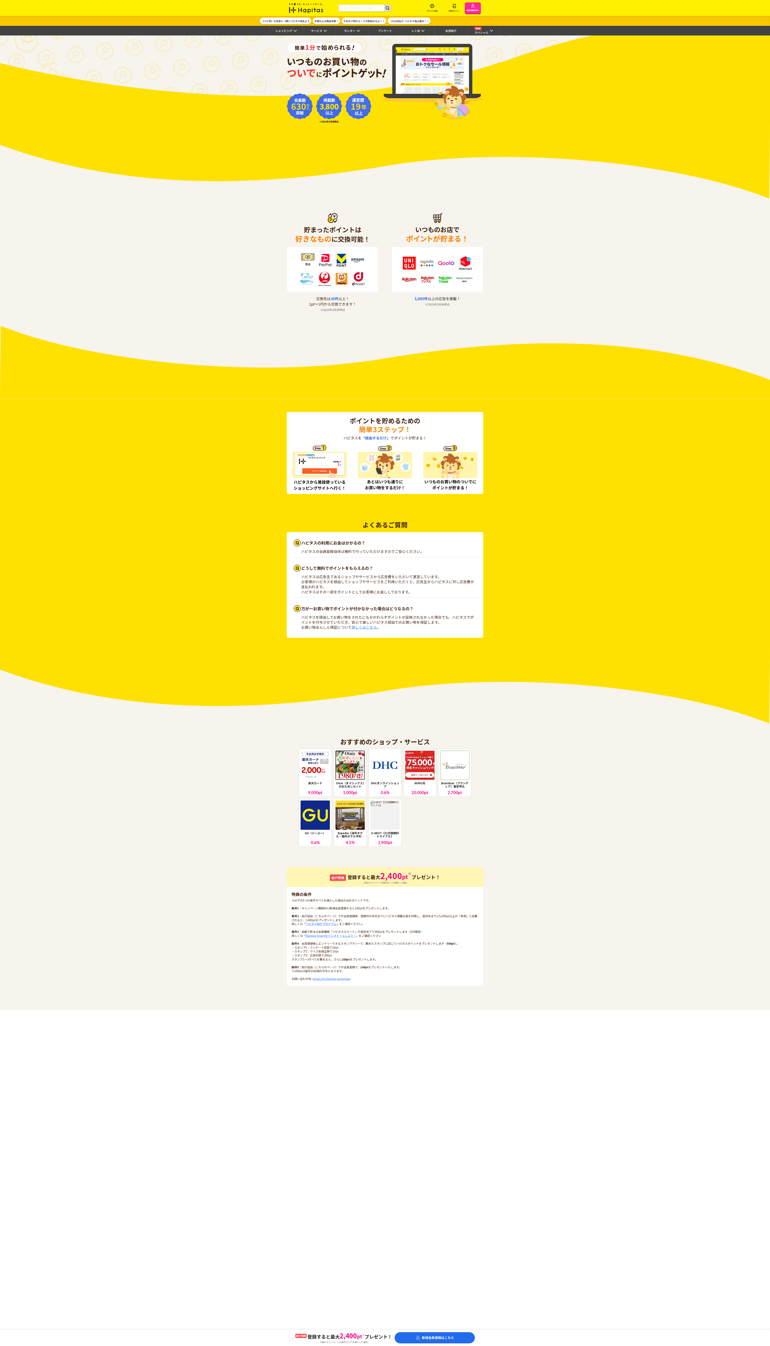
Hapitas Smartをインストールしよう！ (331, 936)
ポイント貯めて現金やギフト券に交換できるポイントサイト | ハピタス (306, 8)
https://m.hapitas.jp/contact (331, 979)
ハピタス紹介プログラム (321, 924)
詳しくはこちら (364, 627)
